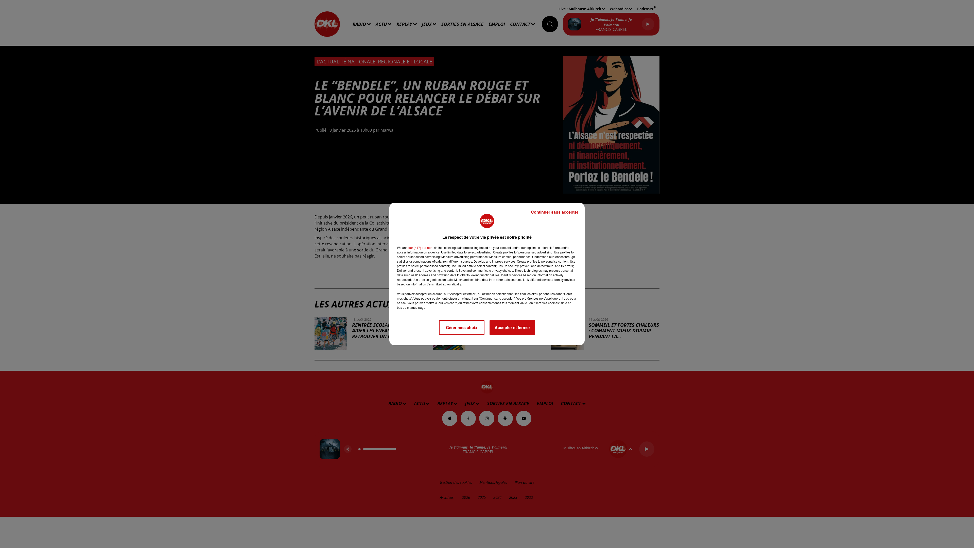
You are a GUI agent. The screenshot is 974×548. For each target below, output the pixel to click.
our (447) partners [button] (420, 247)
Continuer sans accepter (554, 212)
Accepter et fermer (512, 327)
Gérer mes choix (461, 327)
